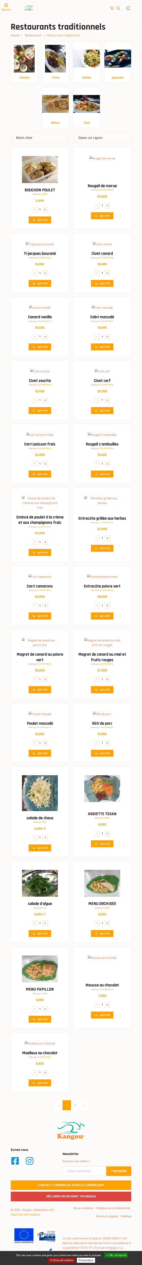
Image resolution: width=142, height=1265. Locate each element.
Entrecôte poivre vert (102, 586)
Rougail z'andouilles (102, 444)
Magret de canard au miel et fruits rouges (102, 657)
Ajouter (42, 219)
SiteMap (126, 1216)
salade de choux (39, 818)
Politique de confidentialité (113, 1208)
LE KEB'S (44, 194)
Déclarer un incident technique (71, 1196)
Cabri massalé (102, 317)
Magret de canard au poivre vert (40, 657)
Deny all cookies (62, 1260)
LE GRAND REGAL (106, 190)
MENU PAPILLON (40, 989)
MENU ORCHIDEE (102, 903)
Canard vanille (40, 317)
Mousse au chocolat (102, 985)
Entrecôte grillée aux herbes (102, 518)
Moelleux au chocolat (39, 1053)
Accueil (15, 35)
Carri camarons (40, 586)
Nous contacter (83, 1208)
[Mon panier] (112, 8)
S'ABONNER (119, 1171)
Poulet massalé (40, 723)
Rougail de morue (102, 186)
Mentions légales (107, 1216)
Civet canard (102, 253)
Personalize (86, 1260)
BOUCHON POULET (40, 190)
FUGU (44, 822)
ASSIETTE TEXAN (102, 814)
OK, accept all (117, 1255)
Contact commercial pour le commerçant (71, 1185)
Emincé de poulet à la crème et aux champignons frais (40, 520)
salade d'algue (40, 903)
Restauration (33, 35)
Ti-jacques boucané (40, 253)
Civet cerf (102, 380)
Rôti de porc (102, 723)
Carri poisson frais (39, 444)
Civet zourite (40, 380)
